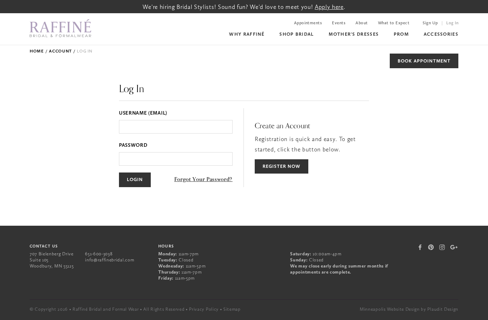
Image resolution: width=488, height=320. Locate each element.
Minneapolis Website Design (390, 309)
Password (133, 145)
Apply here (329, 6)
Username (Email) (143, 113)
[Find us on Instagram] (442, 247)
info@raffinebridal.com (109, 259)
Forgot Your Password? (203, 179)
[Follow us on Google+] (454, 247)
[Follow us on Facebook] (420, 247)
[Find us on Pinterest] (431, 247)
